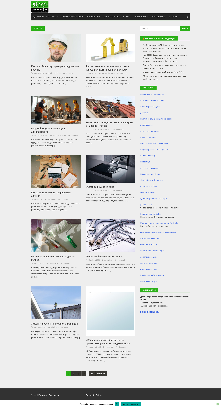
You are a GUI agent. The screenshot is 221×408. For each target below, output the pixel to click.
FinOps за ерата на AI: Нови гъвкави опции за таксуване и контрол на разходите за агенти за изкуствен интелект (164, 48)
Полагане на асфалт (149, 281)
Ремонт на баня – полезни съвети (104, 256)
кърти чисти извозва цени (152, 100)
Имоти (126, 16)
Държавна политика (44, 16)
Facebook (90, 395)
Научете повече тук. (131, 404)
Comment (69, 73)
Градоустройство (71, 16)
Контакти (42, 395)
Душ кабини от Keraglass (151, 180)
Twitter (99, 395)
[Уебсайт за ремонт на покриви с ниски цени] (56, 302)
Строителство (111, 16)
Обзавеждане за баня (150, 174)
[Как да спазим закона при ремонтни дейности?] (56, 171)
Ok (117, 404)
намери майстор (147, 155)
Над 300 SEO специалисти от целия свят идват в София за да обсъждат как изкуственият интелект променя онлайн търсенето (165, 58)
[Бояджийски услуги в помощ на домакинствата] (56, 110)
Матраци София (147, 192)
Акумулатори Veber (149, 186)
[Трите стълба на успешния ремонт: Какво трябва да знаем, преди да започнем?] (110, 48)
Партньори (54, 395)
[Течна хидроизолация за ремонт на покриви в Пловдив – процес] (110, 107)
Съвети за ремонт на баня (100, 186)
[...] (66, 83)
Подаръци (145, 161)
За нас (34, 395)
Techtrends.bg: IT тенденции (160, 38)
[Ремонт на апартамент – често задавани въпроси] (56, 235)
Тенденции (140, 16)
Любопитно (158, 16)
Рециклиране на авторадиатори (155, 149)
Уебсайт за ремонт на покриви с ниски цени (54, 323)
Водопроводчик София (150, 214)
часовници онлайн (148, 244)
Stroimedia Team (54, 73)
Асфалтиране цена (148, 257)
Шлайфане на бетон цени (152, 275)
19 (92, 373)
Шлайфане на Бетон (149, 238)
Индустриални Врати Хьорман (154, 143)
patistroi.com (146, 204)
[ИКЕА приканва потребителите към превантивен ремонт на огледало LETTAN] (110, 311)
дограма (144, 112)
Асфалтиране (146, 125)
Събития (173, 16)
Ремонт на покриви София (152, 250)
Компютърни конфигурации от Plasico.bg (159, 223)
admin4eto (107, 129)
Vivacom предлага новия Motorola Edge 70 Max (163, 72)
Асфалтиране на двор (150, 106)
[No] (218, 404)
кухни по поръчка (148, 137)
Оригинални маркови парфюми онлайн (158, 232)
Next (99, 373)
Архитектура (93, 16)
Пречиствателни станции (152, 94)
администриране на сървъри (153, 198)
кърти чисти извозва (149, 131)
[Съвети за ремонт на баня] (110, 168)
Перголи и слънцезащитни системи (156, 118)
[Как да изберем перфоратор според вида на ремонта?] (56, 48)
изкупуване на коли (149, 263)
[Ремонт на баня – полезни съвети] (110, 235)
